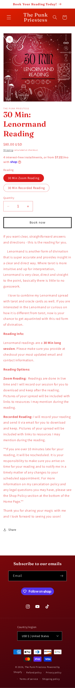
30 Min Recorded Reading (26, 188)
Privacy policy (53, 672)
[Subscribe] (61, 576)
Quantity (8, 198)
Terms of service (29, 678)
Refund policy (34, 672)
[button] (9, 17)
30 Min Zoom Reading (23, 178)
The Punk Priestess (36, 666)
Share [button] (12, 530)
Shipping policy (51, 678)
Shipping (8, 149)
